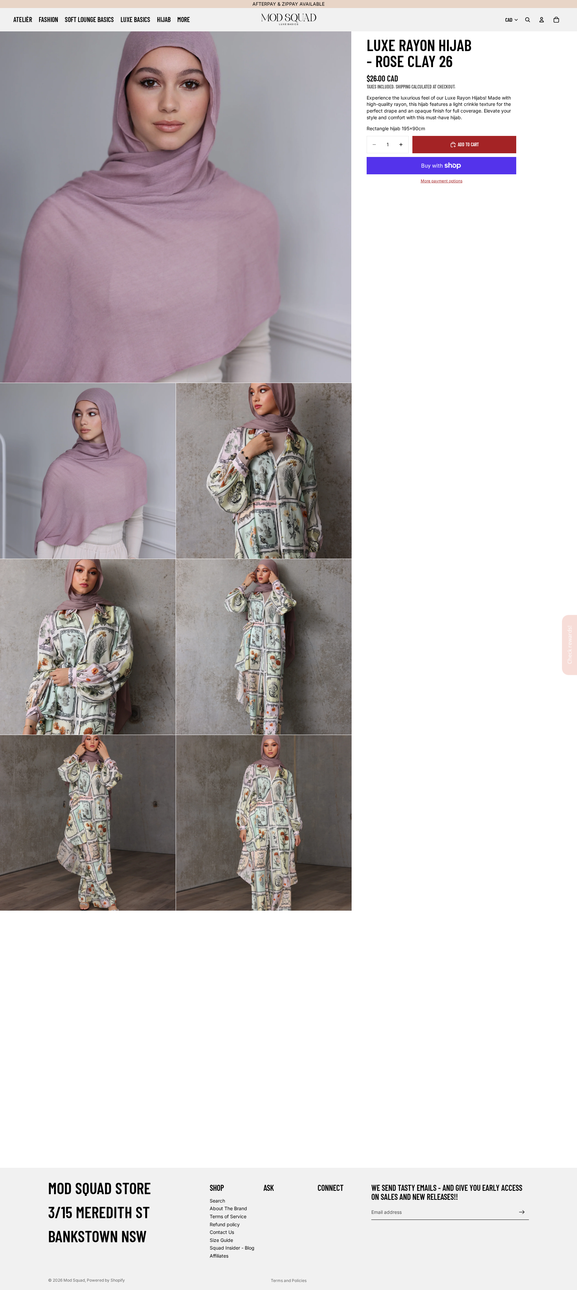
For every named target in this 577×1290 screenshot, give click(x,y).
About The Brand (228, 1208)
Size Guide (221, 1240)
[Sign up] (522, 1212)
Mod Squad (74, 1280)
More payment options (441, 181)
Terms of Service (228, 1216)
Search (217, 1200)
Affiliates (219, 1256)
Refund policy (225, 1224)
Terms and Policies (289, 1280)
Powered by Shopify (106, 1280)
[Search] (527, 19)
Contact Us (222, 1232)
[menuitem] (183, 20)
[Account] (541, 19)
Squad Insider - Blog (232, 1248)
